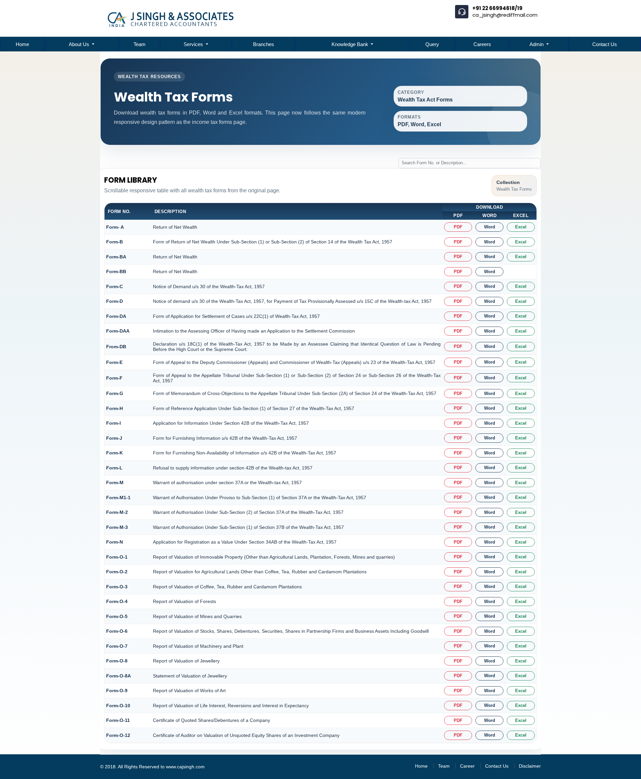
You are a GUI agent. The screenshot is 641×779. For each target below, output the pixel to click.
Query (432, 44)
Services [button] (194, 44)
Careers (482, 44)
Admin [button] (537, 44)
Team (140, 44)
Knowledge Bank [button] (351, 44)
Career (467, 766)
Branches (263, 44)
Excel (520, 226)
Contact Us (604, 44)
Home (22, 44)
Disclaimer (530, 766)
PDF (458, 226)
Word (489, 226)
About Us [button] (79, 44)
